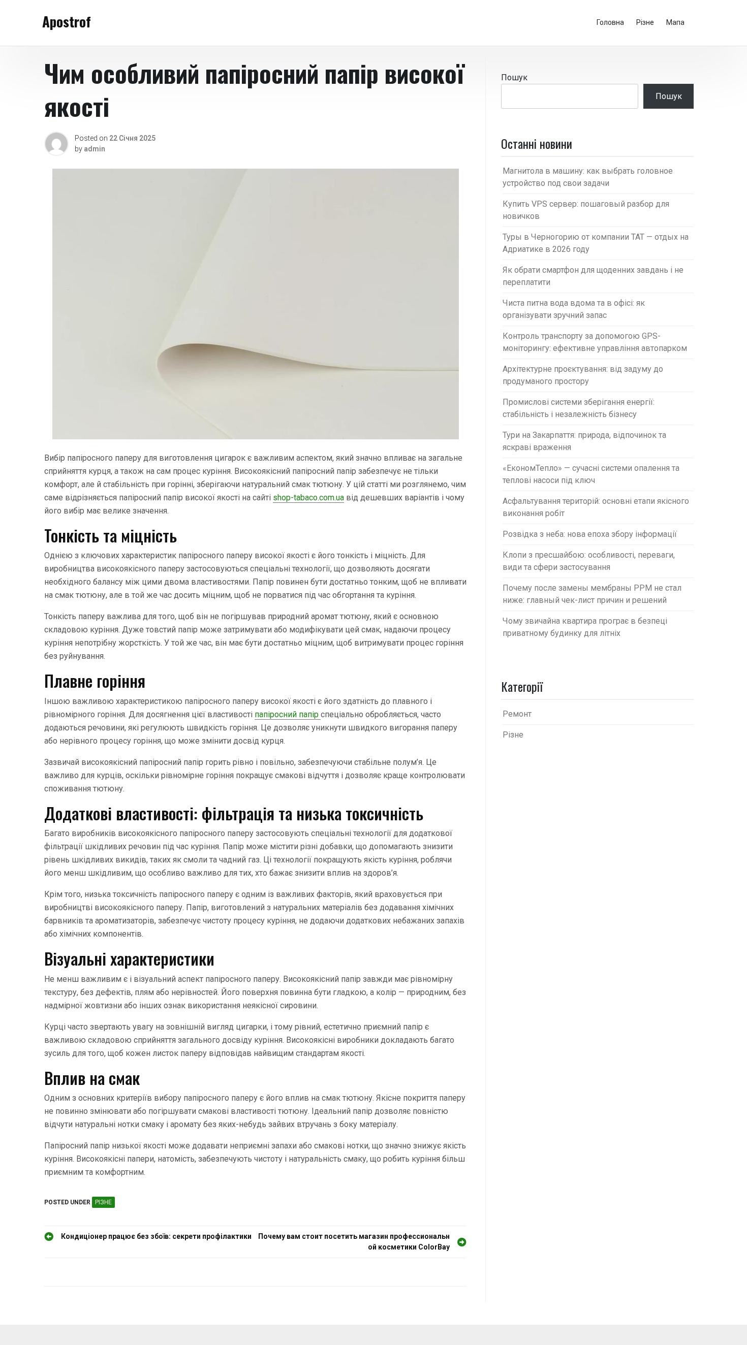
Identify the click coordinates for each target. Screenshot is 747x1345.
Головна (610, 22)
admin (94, 149)
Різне (645, 22)
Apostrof (66, 21)
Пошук (514, 77)
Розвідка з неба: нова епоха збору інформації (590, 534)
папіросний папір (288, 714)
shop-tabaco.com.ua (308, 497)
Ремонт (517, 714)
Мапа (675, 22)
